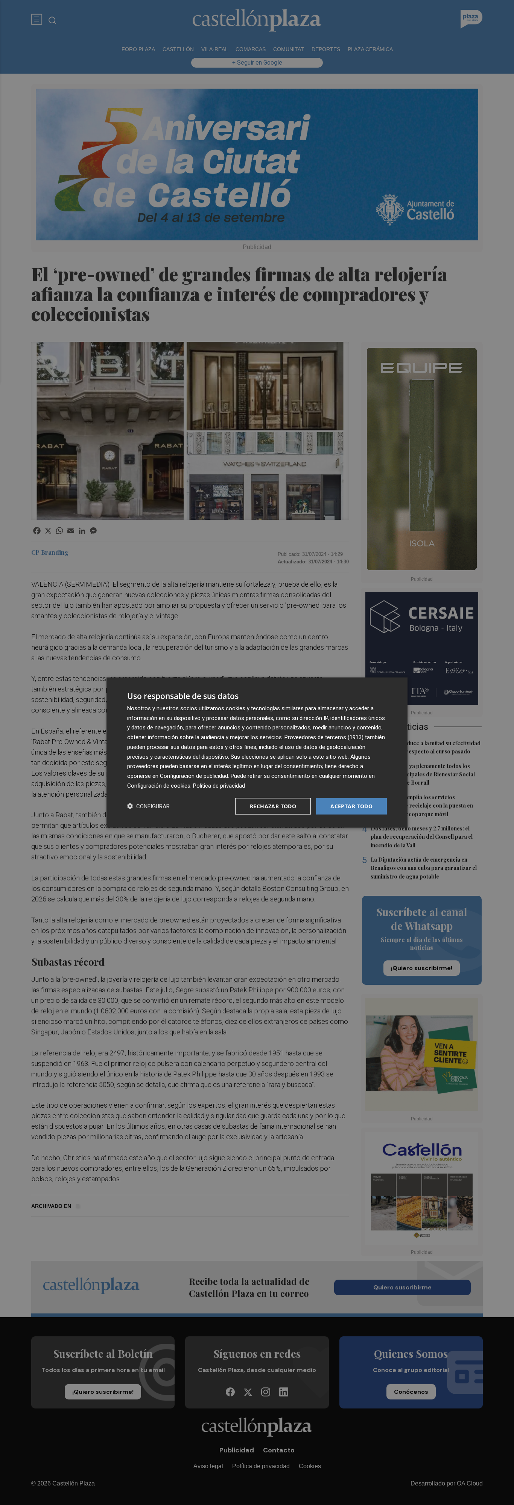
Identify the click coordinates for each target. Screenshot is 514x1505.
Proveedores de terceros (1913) (323, 737)
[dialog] (257, 752)
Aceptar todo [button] (351, 805)
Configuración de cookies (158, 785)
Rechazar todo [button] (273, 805)
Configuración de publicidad (194, 776)
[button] (148, 806)
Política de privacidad (219, 785)
